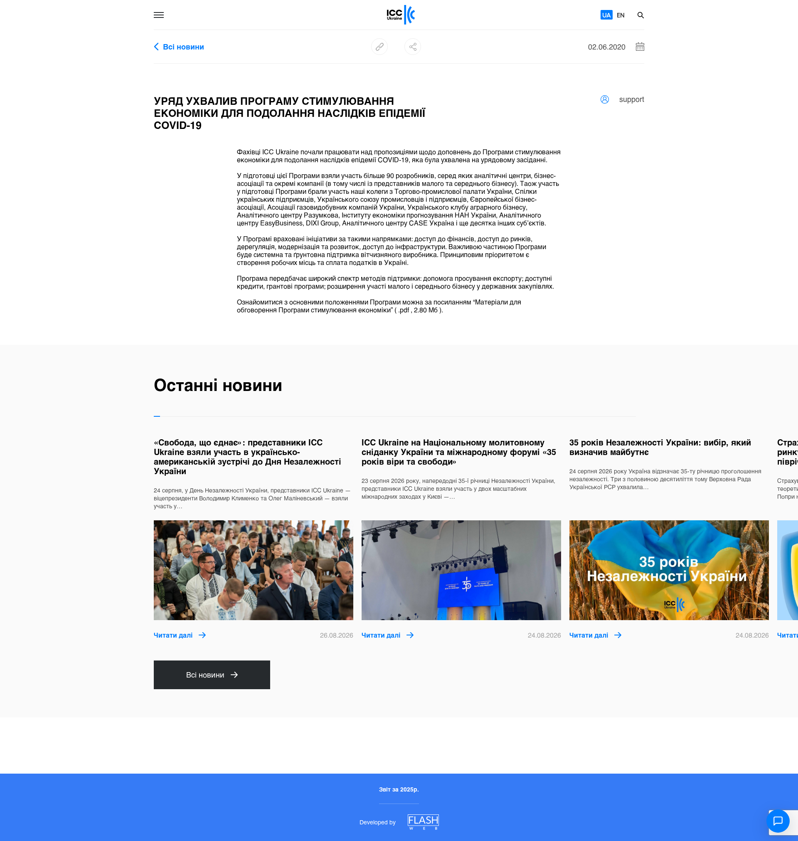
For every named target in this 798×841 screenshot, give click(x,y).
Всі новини (183, 46)
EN (621, 15)
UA (606, 15)
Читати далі (173, 635)
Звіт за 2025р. (399, 789)
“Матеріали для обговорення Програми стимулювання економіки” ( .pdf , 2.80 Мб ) (379, 306)
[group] (253, 539)
